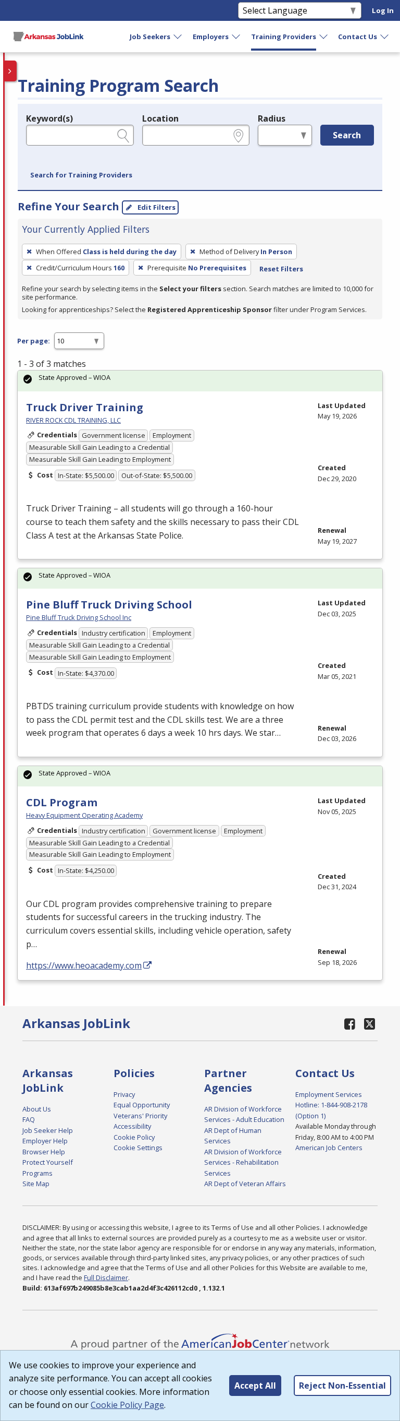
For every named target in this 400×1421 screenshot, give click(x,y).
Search (347, 135)
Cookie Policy (134, 1137)
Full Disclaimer (106, 1277)
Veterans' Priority (140, 1115)
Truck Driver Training (84, 407)
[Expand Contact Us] (385, 36)
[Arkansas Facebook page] (350, 1023)
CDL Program (61, 802)
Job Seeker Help (47, 1130)
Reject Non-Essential (342, 1385)
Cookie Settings (138, 1147)
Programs (37, 1173)
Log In (383, 10)
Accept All (255, 1385)
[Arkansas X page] (369, 1023)
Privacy (124, 1094)
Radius (271, 118)
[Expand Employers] (236, 36)
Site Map (35, 1183)
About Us (36, 1109)
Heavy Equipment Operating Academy (84, 815)
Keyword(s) (49, 118)
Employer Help (45, 1140)
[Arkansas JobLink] (48, 36)
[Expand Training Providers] (324, 36)
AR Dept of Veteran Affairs (245, 1183)
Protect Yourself (47, 1162)
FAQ (28, 1119)
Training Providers (283, 36)
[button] (81, 175)
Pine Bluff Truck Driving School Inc (78, 617)
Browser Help (43, 1151)
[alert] (200, 381)
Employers (211, 36)
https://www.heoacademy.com (84, 965)
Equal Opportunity (142, 1104)
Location (160, 118)
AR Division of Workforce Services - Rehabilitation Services (243, 1162)
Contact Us (357, 36)
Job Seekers (150, 36)
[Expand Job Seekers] (178, 36)
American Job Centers (328, 1147)
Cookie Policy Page (127, 1405)
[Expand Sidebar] (10, 71)
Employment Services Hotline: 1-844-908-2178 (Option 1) (331, 1105)
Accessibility (132, 1126)
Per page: (33, 340)
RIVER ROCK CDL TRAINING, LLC (73, 420)
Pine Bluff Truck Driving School (109, 605)
